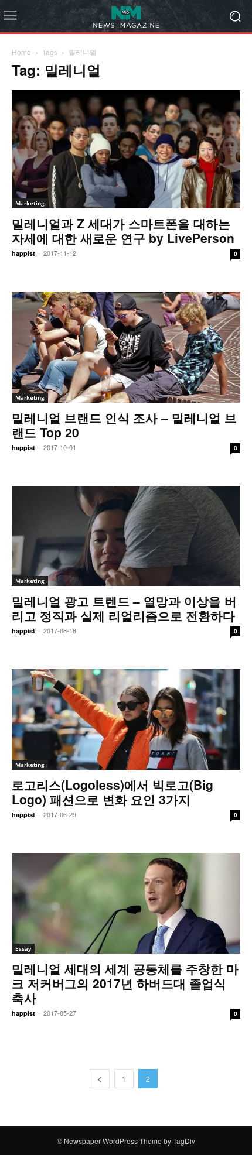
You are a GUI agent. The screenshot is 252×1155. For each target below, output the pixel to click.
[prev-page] (100, 1078)
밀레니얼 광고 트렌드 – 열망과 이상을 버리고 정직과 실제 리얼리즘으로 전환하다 (124, 608)
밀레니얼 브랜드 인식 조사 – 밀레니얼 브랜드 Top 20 (124, 425)
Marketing (30, 203)
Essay (23, 948)
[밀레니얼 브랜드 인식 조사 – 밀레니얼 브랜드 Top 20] (126, 347)
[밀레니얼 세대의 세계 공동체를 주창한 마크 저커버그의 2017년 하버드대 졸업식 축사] (126, 903)
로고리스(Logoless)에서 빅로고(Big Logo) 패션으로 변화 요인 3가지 (112, 792)
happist (23, 253)
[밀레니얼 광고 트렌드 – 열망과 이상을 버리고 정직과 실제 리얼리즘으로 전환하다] (126, 536)
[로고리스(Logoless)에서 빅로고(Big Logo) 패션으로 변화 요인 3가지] (126, 719)
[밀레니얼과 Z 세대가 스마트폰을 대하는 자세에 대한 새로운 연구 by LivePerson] (126, 149)
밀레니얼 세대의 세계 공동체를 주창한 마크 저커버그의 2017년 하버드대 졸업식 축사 (125, 982)
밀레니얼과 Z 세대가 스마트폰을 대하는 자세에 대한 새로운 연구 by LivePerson (123, 230)
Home (21, 52)
